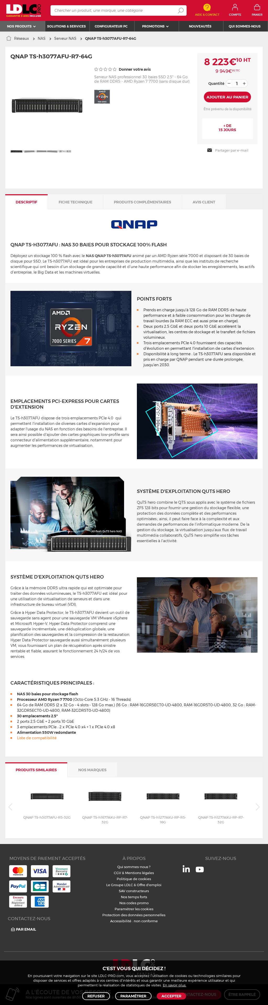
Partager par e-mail (231, 150)
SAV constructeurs (134, 891)
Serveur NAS (65, 38)
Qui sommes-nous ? (133, 867)
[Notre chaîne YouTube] (200, 872)
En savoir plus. (174, 985)
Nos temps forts (134, 897)
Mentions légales (139, 873)
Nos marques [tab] (92, 770)
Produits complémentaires (142, 202)
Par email (26, 929)
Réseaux (21, 38)
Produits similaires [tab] (36, 770)
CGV (117, 873)
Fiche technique (75, 202)
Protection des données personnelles (133, 915)
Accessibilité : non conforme (134, 921)
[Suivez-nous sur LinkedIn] (186, 871)
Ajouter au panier (227, 97)
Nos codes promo (134, 903)
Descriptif (26, 202)
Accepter (171, 996)
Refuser (96, 996)
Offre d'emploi (149, 885)
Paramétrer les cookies (134, 909)
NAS (42, 38)
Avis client (204, 202)
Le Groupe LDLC (119, 885)
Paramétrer (133, 996)
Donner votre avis (134, 69)
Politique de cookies (134, 879)
